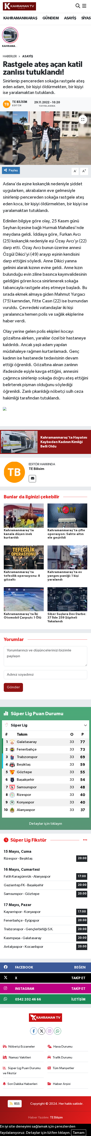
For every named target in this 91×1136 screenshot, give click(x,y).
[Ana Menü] (84, 6)
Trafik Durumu (62, 1057)
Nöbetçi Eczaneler (21, 1046)
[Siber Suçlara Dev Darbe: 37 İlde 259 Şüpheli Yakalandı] (67, 599)
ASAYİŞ (70, 18)
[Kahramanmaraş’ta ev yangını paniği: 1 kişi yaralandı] (67, 557)
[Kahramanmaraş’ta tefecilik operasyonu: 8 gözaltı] (24, 557)
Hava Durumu (62, 1046)
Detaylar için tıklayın (45, 824)
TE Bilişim (56, 1117)
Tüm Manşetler (63, 1068)
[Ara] (78, 6)
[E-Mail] (32, 478)
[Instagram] (49, 1031)
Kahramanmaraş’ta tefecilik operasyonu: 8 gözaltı (22, 576)
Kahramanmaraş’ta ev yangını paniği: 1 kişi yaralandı (64, 576)
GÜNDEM (50, 18)
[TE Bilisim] (14, 472)
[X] (41, 1031)
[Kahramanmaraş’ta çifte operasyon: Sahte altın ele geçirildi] (67, 515)
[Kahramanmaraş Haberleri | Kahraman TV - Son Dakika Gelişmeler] (19, 6)
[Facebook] (33, 1031)
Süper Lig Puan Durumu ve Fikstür (22, 1070)
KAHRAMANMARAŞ (20, 18)
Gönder (13, 687)
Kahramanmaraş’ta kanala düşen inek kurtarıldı (19, 534)
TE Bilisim (36, 469)
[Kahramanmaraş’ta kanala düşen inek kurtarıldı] (24, 515)
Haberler (10, 56)
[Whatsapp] (57, 1031)
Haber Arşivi (61, 1084)
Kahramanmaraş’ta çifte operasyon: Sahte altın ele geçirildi (66, 534)
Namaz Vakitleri (20, 1057)
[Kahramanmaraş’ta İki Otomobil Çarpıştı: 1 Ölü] (24, 599)
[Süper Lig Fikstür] (85, 840)
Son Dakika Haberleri (22, 1084)
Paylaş (13, 170)
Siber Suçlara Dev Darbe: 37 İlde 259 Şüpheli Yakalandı (66, 618)
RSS (17, 1103)
